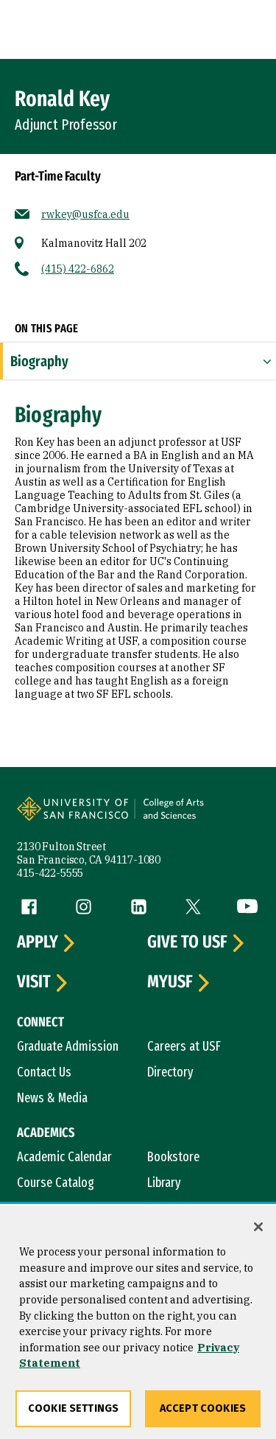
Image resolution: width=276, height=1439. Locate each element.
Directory (170, 1072)
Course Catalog (55, 1182)
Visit (34, 982)
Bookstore (173, 1157)
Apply (37, 942)
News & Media (52, 1098)
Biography (39, 361)
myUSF (170, 982)
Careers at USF (184, 1046)
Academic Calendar (64, 1157)
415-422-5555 (50, 873)
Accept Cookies (203, 1408)
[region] (138, 1322)
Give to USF (187, 942)
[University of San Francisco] (77, 816)
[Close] (258, 1227)
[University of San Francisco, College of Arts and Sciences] (196, 816)
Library (164, 1182)
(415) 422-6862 (77, 269)
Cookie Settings (73, 1408)
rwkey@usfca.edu (85, 214)
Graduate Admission (67, 1046)
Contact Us (44, 1072)
